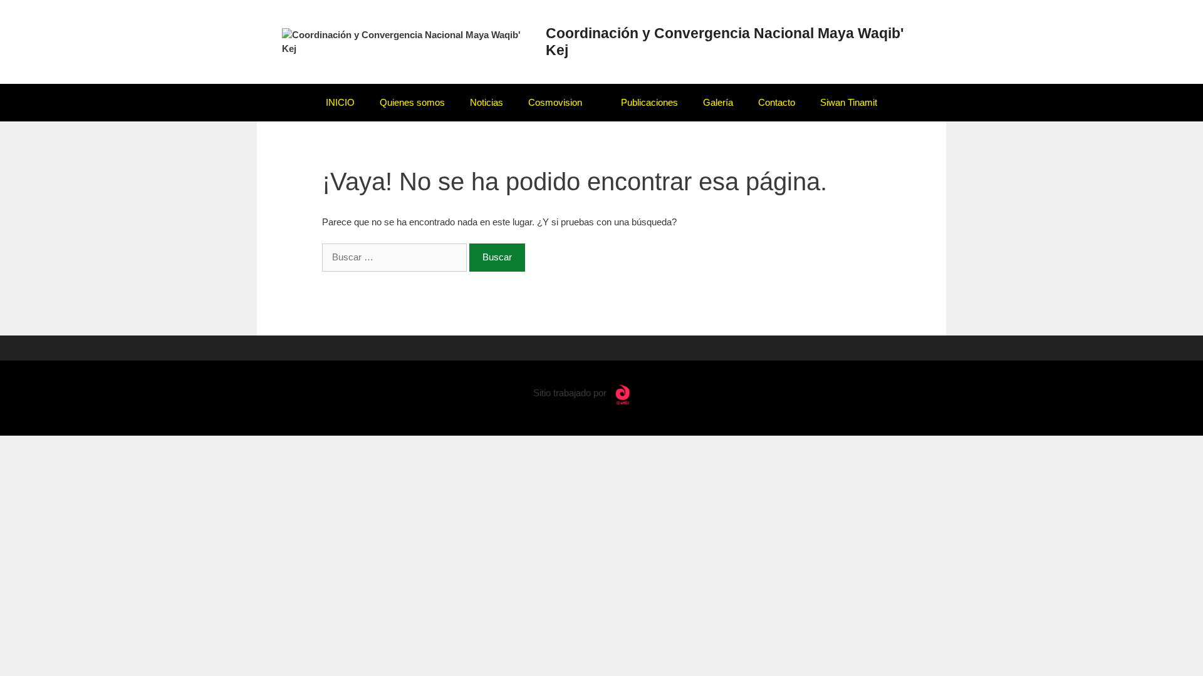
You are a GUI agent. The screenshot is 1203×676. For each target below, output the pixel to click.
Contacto (776, 102)
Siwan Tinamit (848, 102)
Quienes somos (412, 102)
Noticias (486, 102)
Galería (718, 102)
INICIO (340, 102)
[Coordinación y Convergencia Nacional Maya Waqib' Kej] (407, 41)
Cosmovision (555, 102)
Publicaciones (649, 102)
